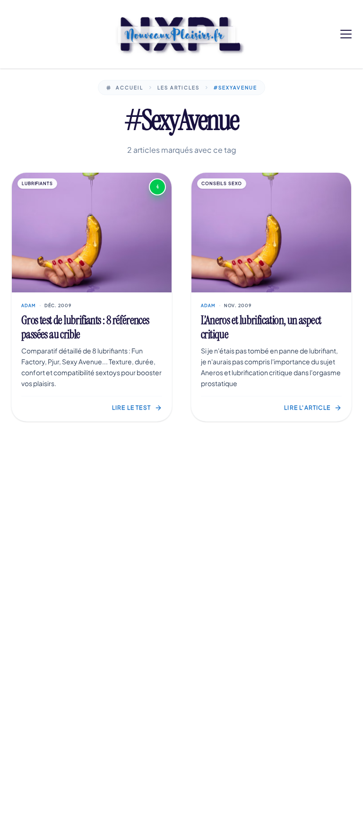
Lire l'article (307, 407)
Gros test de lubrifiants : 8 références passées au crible (85, 327)
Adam (28, 305)
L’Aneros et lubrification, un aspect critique (261, 327)
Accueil (129, 87)
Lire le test (131, 407)
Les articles (178, 87)
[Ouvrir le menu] (346, 34)
